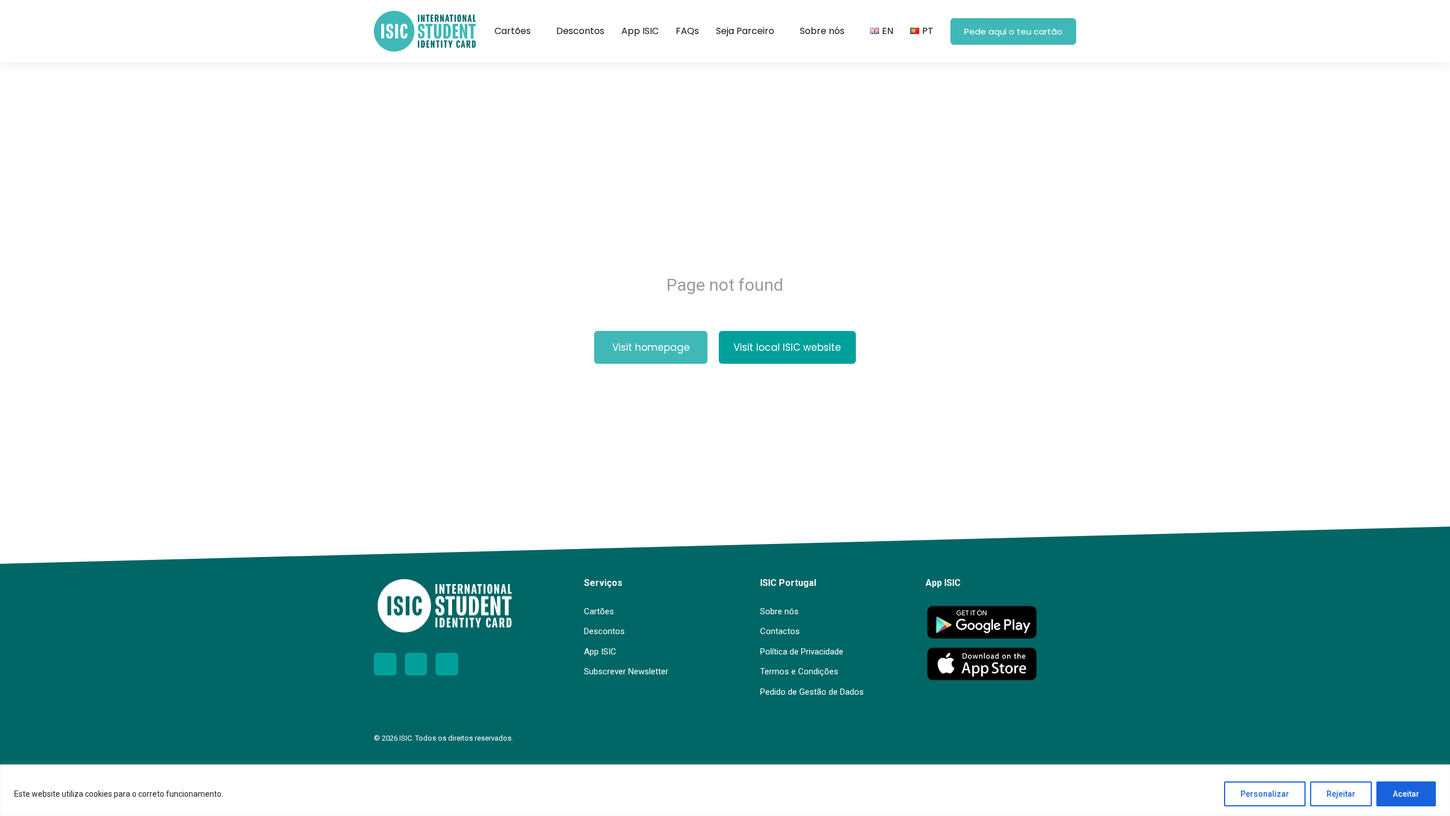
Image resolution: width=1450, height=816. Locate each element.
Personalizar (1264, 793)
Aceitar (1406, 793)
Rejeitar (1341, 793)
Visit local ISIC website (787, 347)
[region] (725, 790)
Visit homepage (651, 347)
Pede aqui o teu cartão (1013, 31)
